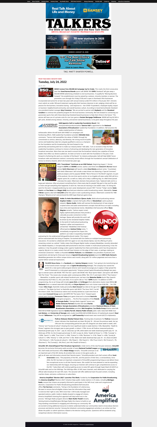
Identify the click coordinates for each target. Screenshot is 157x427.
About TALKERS (35, 1)
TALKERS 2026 (98, 1)
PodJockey (113, 1)
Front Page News (44, 79)
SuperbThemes (89, 424)
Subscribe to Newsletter (124, 1)
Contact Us (106, 1)
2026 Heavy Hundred (76, 1)
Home (28, 1)
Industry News (45, 1)
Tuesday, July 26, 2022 (52, 81)
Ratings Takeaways (88, 1)
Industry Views (54, 1)
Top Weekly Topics (64, 1)
